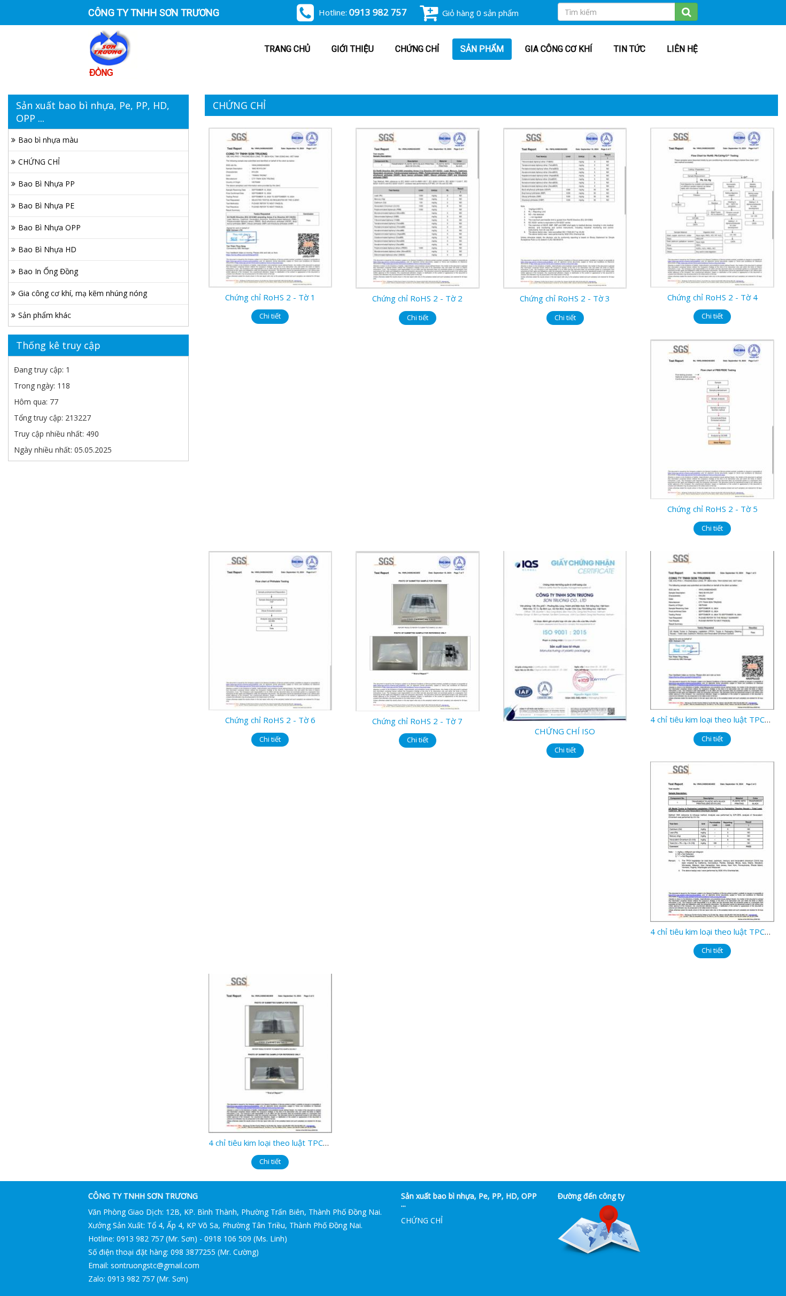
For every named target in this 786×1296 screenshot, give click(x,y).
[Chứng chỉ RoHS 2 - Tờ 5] (712, 418)
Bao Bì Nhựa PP (46, 184)
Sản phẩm (482, 49)
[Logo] (149, 54)
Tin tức (629, 49)
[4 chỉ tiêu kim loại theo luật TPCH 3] (271, 1052)
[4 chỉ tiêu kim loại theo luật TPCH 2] (712, 841)
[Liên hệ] (599, 1231)
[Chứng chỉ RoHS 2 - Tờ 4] (712, 206)
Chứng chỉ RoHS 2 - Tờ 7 (417, 721)
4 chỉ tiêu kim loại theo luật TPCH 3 (272, 1142)
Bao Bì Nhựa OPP (49, 227)
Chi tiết (270, 316)
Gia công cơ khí (558, 49)
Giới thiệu (353, 49)
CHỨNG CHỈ (417, 49)
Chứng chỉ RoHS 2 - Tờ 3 (565, 298)
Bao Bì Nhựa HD (47, 249)
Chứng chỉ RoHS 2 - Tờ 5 (712, 508)
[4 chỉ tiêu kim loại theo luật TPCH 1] (712, 629)
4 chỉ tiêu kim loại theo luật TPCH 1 (714, 719)
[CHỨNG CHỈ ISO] (565, 635)
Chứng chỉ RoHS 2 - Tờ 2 (417, 298)
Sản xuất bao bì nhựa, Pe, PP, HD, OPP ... (469, 1200)
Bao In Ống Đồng (48, 271)
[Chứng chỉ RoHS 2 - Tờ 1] (271, 206)
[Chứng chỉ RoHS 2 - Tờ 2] (418, 207)
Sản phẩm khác (44, 315)
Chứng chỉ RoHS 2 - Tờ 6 (270, 720)
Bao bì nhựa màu (48, 140)
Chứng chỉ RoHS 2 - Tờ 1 (270, 297)
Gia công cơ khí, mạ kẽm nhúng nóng (82, 293)
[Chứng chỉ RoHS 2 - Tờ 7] (418, 630)
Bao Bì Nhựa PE (46, 205)
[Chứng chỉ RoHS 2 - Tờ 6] (271, 630)
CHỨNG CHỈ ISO (565, 731)
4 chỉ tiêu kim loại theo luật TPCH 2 (714, 931)
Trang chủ (287, 49)
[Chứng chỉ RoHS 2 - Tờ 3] (565, 207)
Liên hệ (682, 49)
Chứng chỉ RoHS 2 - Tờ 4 (712, 297)
